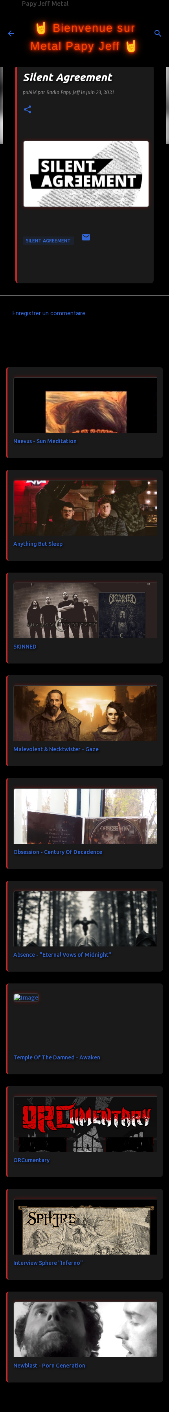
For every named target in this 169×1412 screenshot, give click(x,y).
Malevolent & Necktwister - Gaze (56, 749)
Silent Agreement (48, 240)
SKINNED (25, 646)
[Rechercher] (158, 33)
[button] (27, 110)
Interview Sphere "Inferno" (48, 1263)
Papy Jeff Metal (45, 3)
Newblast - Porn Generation (49, 1365)
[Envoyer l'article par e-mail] (86, 240)
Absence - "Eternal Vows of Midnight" (62, 955)
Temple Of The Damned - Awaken (56, 1057)
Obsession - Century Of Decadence (57, 852)
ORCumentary (31, 1160)
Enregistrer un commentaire (49, 313)
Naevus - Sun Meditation (45, 441)
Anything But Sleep (37, 544)
